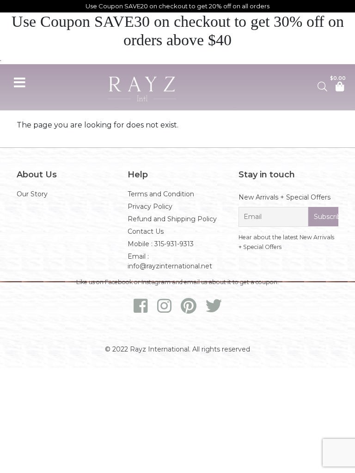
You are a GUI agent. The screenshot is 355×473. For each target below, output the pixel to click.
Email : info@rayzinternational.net (170, 261)
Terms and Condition (161, 194)
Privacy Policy (150, 206)
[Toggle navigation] (19, 81)
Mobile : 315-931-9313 (161, 244)
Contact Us (146, 231)
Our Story (32, 194)
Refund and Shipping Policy (172, 219)
